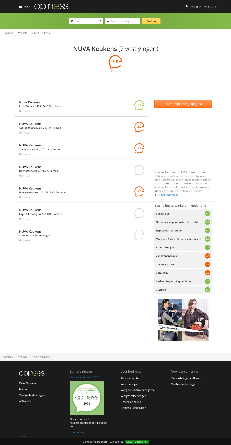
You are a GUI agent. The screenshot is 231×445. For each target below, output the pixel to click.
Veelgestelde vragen (32, 395)
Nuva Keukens (30, 102)
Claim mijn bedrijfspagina (183, 104)
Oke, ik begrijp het (137, 441)
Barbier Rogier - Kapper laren (174, 281)
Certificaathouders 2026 (84, 377)
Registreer (210, 6)
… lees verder (77, 432)
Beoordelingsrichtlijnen (186, 378)
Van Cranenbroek (166, 256)
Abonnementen (130, 378)
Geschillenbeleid (131, 402)
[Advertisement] (115, 80)
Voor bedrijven (130, 384)
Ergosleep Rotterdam (169, 230)
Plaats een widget (168, 194)
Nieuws (24, 389)
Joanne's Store (165, 264)
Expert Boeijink (165, 247)
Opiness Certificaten (133, 408)
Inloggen (196, 6)
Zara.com (162, 272)
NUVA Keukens (30, 124)
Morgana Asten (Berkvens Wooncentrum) (181, 239)
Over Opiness (27, 383)
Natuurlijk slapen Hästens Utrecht (177, 222)
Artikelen (25, 401)
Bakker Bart (163, 213)
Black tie (161, 289)
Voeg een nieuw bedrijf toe (138, 390)
